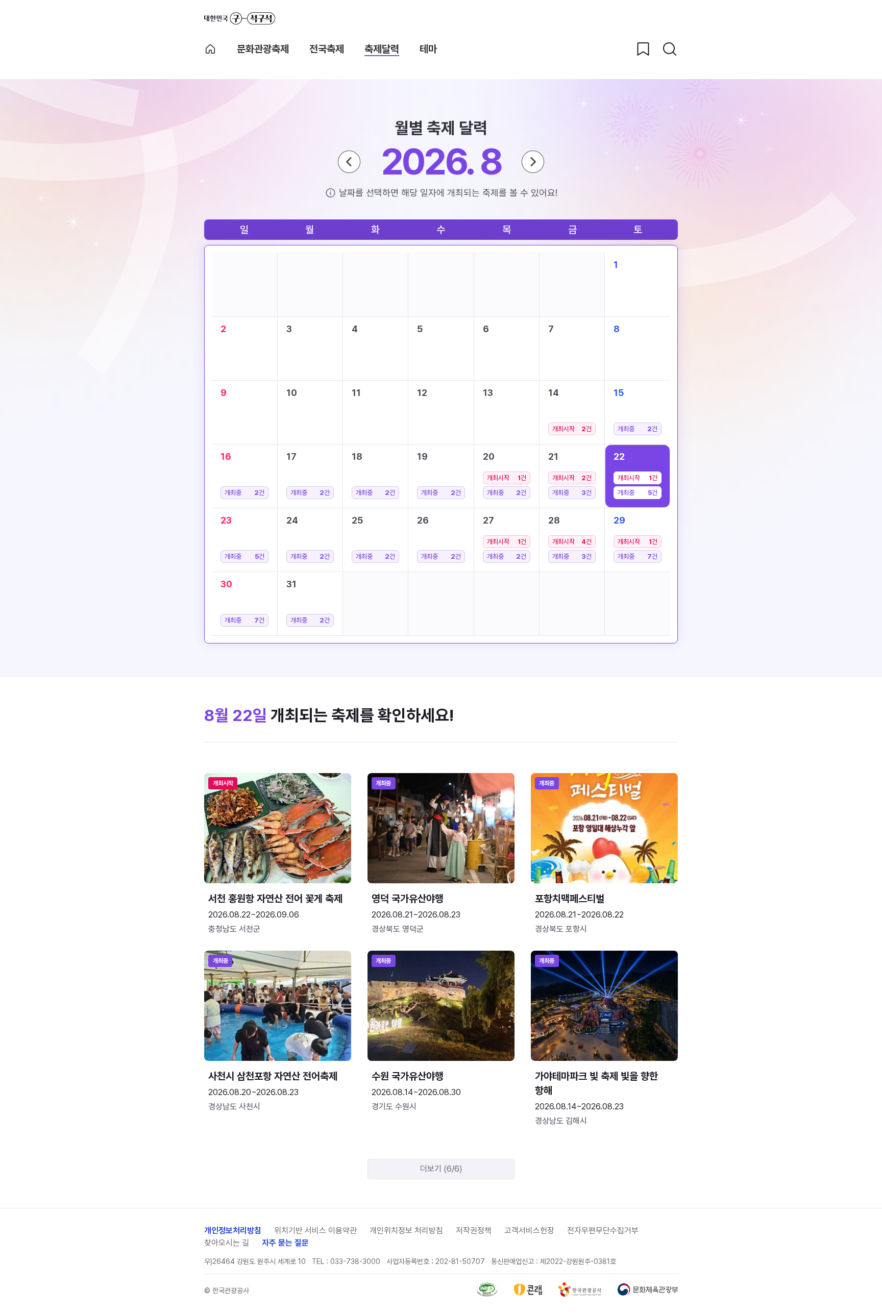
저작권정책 (474, 1230)
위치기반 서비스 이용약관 (315, 1230)
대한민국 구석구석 (239, 18)
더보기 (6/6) (441, 1169)
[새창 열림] (487, 1294)
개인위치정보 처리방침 (406, 1230)
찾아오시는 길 (226, 1243)
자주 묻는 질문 (285, 1243)
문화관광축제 (263, 49)
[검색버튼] (670, 49)
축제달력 (381, 49)
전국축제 (326, 49)
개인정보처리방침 (232, 1230)
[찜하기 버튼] (643, 49)
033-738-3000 (355, 1261)
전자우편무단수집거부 (603, 1230)
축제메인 (210, 49)
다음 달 (533, 162)
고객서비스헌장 (529, 1230)
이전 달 (349, 162)
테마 (428, 49)
